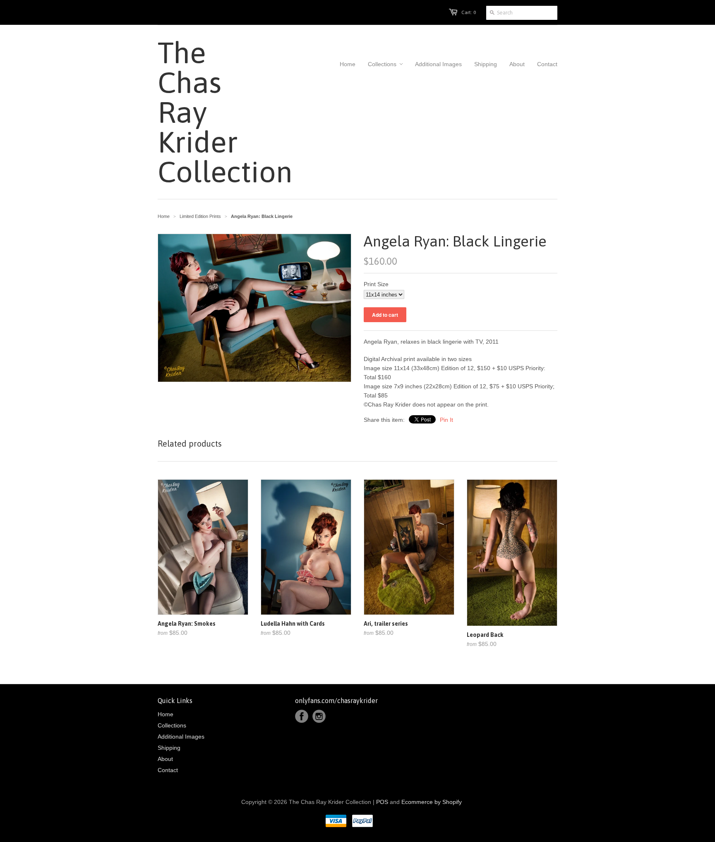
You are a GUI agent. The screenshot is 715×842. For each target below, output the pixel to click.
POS (382, 802)
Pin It (446, 419)
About (165, 759)
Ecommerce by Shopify (431, 802)
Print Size (376, 284)
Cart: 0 (468, 12)
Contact (168, 770)
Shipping (169, 747)
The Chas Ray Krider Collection (203, 112)
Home (165, 714)
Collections (172, 725)
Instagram (319, 716)
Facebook (301, 716)
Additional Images (181, 736)
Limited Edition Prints (200, 216)
